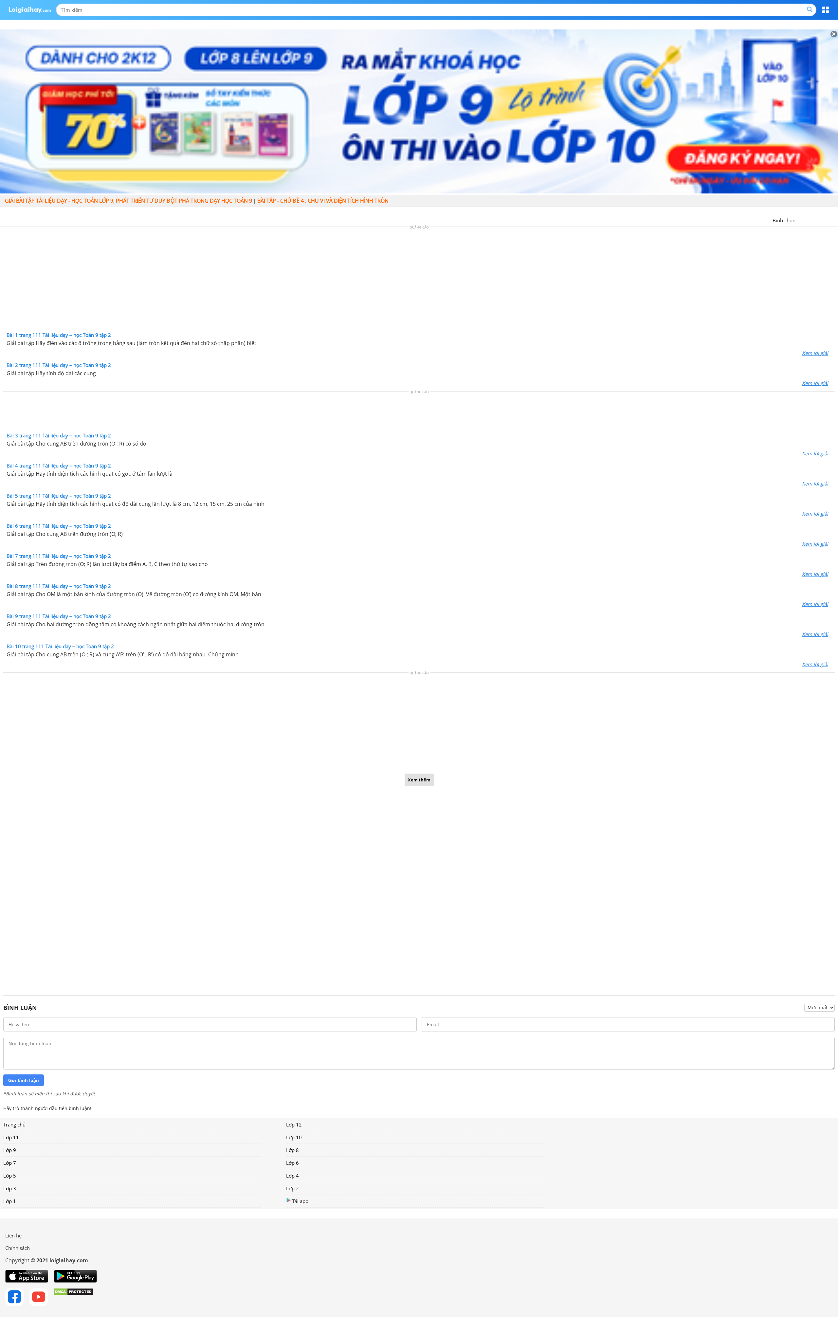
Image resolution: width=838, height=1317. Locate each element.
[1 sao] (802, 220)
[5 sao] (833, 220)
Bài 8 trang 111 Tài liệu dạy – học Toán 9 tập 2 (59, 586)
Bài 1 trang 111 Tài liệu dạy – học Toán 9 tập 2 (59, 335)
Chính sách (17, 1248)
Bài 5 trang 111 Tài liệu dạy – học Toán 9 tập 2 (59, 495)
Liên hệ (13, 1235)
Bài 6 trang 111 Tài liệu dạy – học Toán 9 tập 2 (59, 525)
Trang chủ (14, 1124)
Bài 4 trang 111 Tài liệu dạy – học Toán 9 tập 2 (59, 465)
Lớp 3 (9, 1188)
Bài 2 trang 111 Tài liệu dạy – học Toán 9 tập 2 (59, 365)
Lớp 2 (292, 1188)
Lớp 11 (11, 1137)
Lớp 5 (9, 1175)
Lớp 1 (9, 1201)
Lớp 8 (292, 1150)
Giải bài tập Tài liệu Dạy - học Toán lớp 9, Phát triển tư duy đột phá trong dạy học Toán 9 (128, 200)
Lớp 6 (292, 1163)
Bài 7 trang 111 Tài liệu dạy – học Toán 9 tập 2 (59, 556)
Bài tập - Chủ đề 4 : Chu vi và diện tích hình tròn (323, 200)
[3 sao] (818, 220)
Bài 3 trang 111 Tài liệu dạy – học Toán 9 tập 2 (59, 435)
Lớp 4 (292, 1175)
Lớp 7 (9, 1163)
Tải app (300, 1201)
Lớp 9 (9, 1150)
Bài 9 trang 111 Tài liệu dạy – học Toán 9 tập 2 (59, 616)
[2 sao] (810, 220)
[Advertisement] (419, 281)
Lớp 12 (294, 1124)
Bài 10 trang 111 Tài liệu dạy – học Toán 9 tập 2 (60, 646)
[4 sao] (825, 220)
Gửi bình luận (23, 1080)
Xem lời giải (815, 353)
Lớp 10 (294, 1137)
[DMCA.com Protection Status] (73, 1297)
